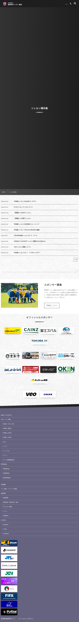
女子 (4, 442)
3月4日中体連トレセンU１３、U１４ (25, 235)
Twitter (5, 529)
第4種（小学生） (7, 437)
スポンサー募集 (7, 506)
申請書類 (3, 484)
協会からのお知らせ (6, 415)
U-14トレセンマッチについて (23, 207)
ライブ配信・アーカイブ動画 (9, 489)
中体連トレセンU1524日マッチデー (25, 201)
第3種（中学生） (7, 433)
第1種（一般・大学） (9, 424)
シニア (5, 446)
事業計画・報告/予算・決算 (10, 502)
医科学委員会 (7, 477)
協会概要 (3, 493)
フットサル (6, 451)
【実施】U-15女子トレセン (22, 213)
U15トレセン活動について (22, 247)
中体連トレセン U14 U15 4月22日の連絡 (27, 230)
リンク (5, 511)
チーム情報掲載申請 (8, 460)
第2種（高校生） (7, 428)
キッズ (5, 455)
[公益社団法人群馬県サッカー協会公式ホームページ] (12, 3)
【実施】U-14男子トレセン (22, 218)
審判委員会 (6, 468)
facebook (5, 524)
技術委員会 (6, 473)
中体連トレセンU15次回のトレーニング (26, 224)
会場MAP (5, 515)
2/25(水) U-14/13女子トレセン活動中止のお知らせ (30, 241)
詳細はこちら (51, 305)
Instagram (6, 533)
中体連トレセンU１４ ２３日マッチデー (27, 252)
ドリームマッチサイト (26, 619)
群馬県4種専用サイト (8, 619)
